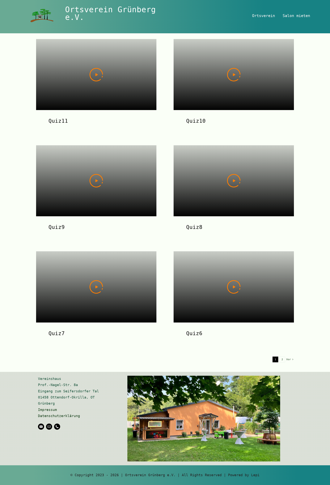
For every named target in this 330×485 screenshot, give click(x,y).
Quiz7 (57, 333)
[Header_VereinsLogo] (42, 11)
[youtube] (41, 427)
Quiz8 (194, 227)
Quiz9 (57, 227)
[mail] (49, 427)
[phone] (57, 427)
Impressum (47, 410)
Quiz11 (58, 121)
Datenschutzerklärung (59, 416)
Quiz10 (196, 121)
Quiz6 (194, 333)
